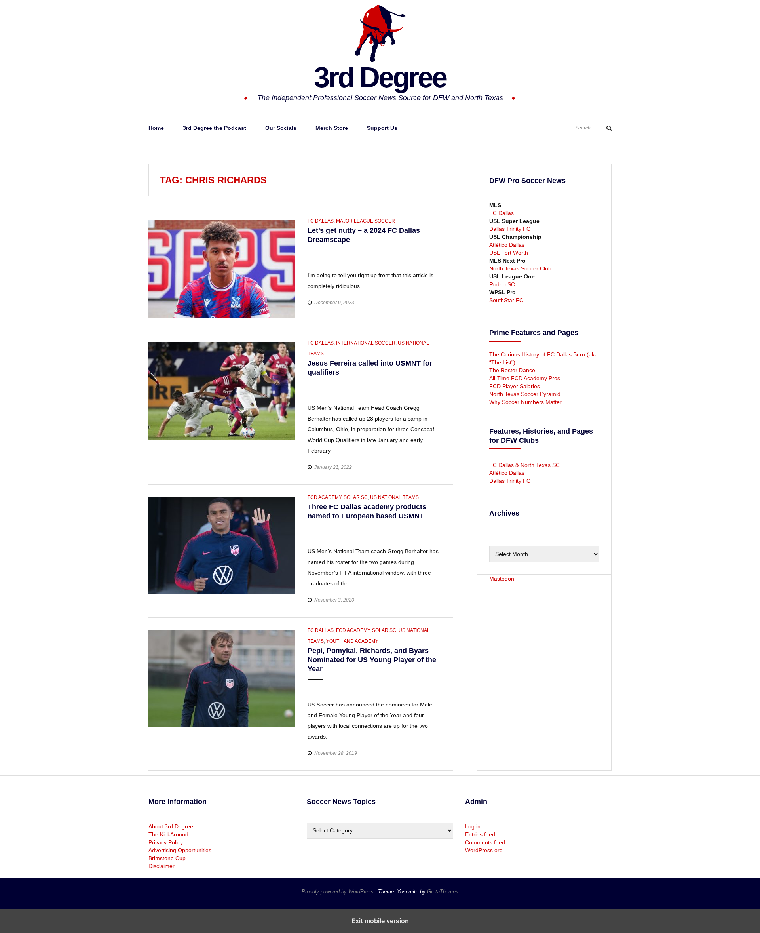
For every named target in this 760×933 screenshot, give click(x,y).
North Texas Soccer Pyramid (524, 394)
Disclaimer (161, 866)
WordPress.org (484, 850)
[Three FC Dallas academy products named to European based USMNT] (221, 545)
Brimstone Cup (167, 858)
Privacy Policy (165, 842)
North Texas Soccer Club (520, 268)
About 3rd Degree (170, 826)
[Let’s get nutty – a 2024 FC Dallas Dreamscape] (221, 268)
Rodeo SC (502, 284)
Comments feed (485, 842)
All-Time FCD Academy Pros (524, 378)
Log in (473, 826)
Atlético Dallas (506, 245)
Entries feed (480, 834)
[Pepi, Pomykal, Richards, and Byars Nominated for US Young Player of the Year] (221, 678)
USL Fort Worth (508, 252)
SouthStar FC (506, 300)
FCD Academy (324, 497)
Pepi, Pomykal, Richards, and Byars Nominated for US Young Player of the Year (372, 660)
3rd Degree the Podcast (214, 128)
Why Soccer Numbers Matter (525, 402)
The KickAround (168, 834)
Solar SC (356, 497)
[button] (314, 258)
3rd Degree (380, 77)
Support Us (382, 128)
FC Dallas (321, 221)
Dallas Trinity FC (509, 229)
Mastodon (501, 578)
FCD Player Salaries (514, 386)
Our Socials (280, 128)
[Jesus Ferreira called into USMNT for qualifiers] (221, 390)
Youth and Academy (352, 641)
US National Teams (394, 497)
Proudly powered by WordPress (338, 892)
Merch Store (331, 128)
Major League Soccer (365, 221)
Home (156, 128)
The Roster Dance (513, 370)
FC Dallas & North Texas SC (524, 465)
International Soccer (365, 343)
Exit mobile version (380, 921)
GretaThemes (442, 892)
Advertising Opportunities (179, 850)
